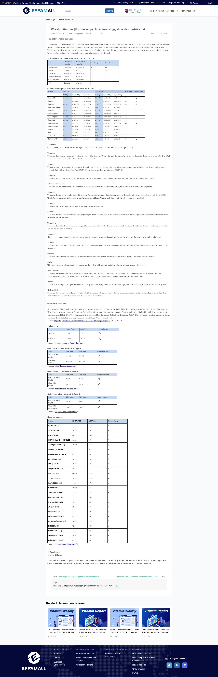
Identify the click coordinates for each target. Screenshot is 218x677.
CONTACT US (188, 10)
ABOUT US (172, 10)
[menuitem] (212, 2)
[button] (196, 2)
